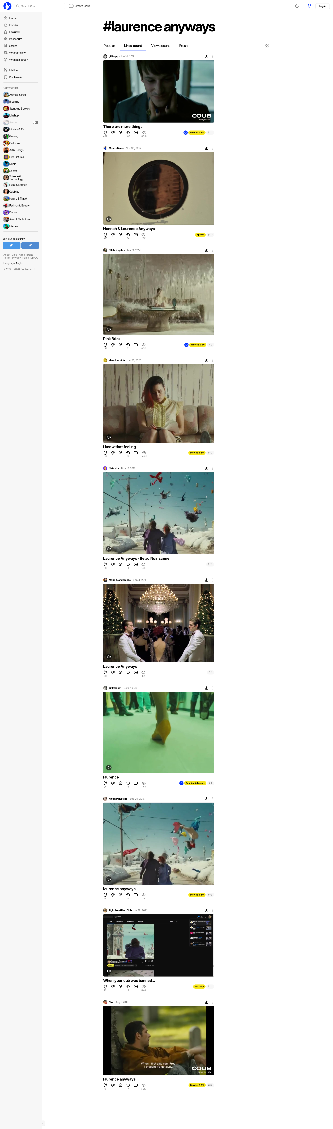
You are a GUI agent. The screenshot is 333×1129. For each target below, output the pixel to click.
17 (210, 452)
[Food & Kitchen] (21, 184)
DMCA (34, 257)
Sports (200, 234)
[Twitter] (11, 245)
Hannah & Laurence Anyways (129, 228)
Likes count (133, 46)
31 (210, 1085)
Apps (22, 254)
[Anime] (21, 122)
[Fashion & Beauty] (21, 205)
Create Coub (83, 6)
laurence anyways (119, 889)
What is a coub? (18, 59)
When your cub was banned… (129, 980)
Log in (322, 6)
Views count (160, 46)
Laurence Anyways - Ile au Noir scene (136, 558)
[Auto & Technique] (21, 219)
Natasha (114, 468)
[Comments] (120, 133)
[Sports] (21, 170)
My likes (13, 70)
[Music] (21, 163)
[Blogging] (21, 101)
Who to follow (17, 53)
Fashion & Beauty (195, 783)
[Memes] (21, 226)
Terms (7, 257)
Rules (26, 257)
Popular (13, 25)
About (6, 254)
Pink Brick (112, 338)
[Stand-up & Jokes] (21, 108)
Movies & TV (197, 132)
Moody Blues (116, 148)
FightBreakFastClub (120, 910)
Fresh (183, 46)
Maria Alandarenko (120, 580)
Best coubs (15, 39)
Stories (13, 46)
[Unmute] (109, 219)
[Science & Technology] (21, 177)
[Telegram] (30, 245)
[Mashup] (21, 115)
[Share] (206, 56)
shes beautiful (117, 360)
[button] (267, 45)
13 (210, 234)
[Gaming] (21, 136)
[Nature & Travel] (21, 198)
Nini (111, 1002)
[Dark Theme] (297, 6)
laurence (111, 777)
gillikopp (113, 56)
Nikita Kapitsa (117, 250)
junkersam (115, 688)
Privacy (16, 257)
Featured (14, 32)
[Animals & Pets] (21, 94)
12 (210, 132)
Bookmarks (15, 77)
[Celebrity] (21, 191)
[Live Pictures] (21, 157)
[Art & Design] (21, 150)
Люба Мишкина (118, 799)
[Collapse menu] (43, 1123)
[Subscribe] (35, 122)
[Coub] (7, 6)
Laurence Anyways (120, 666)
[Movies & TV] (21, 129)
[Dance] (21, 212)
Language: (13, 263)
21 (210, 986)
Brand (30, 254)
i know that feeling (119, 446)
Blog (14, 254)
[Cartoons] (21, 143)
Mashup (199, 986)
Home (12, 18)
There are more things (123, 126)
